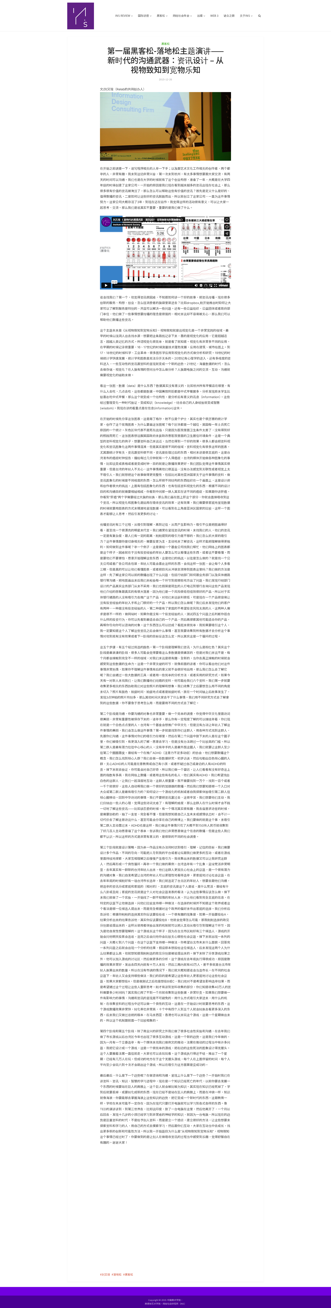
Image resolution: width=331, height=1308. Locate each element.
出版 (200, 15)
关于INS (245, 15)
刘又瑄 (106, 1274)
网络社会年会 (181, 15)
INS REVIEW (122, 15)
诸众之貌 (229, 15)
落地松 (117, 1274)
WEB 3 (214, 15)
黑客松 (161, 15)
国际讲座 (143, 15)
